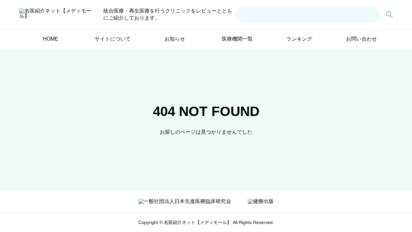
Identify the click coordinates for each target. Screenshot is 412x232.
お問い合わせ (361, 39)
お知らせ (174, 39)
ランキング (299, 39)
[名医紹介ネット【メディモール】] (55, 14)
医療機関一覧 (237, 39)
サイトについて (113, 39)
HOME (50, 39)
